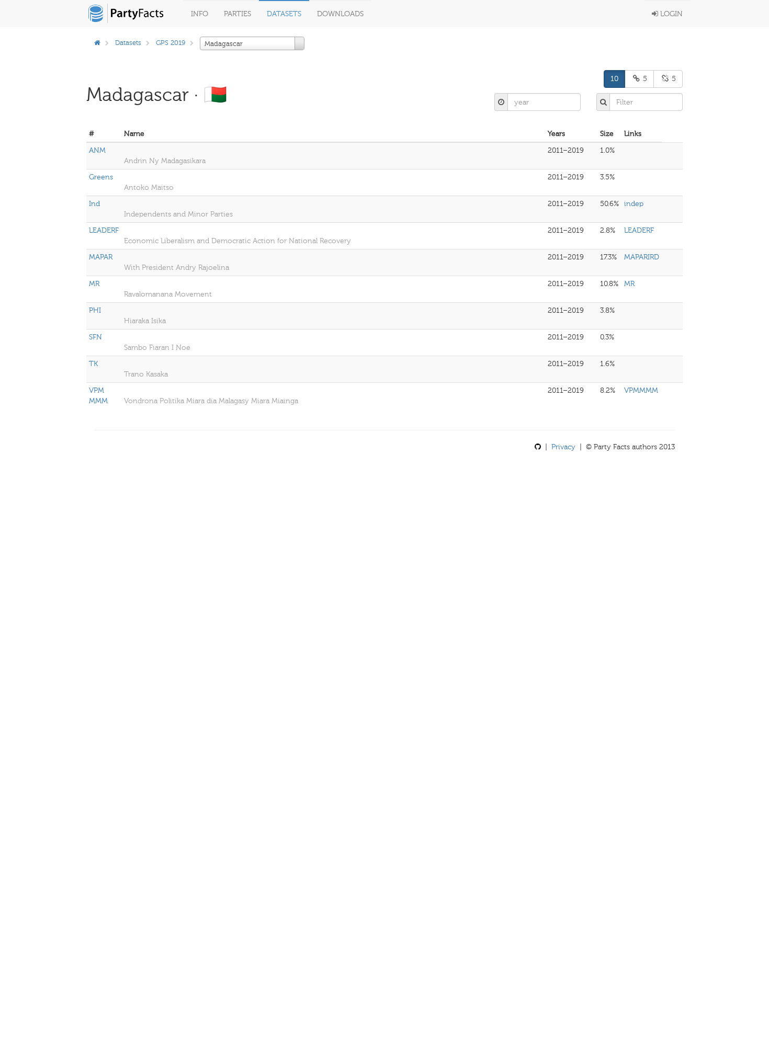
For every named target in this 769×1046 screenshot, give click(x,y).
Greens (101, 177)
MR (94, 283)
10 (614, 78)
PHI (95, 310)
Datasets (284, 13)
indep (633, 203)
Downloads (340, 13)
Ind (94, 203)
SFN (95, 337)
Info (199, 13)
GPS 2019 (170, 43)
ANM (97, 150)
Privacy (563, 446)
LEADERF (104, 230)
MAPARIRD (641, 257)
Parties (237, 13)
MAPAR (100, 257)
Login (670, 13)
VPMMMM (641, 390)
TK (93, 363)
